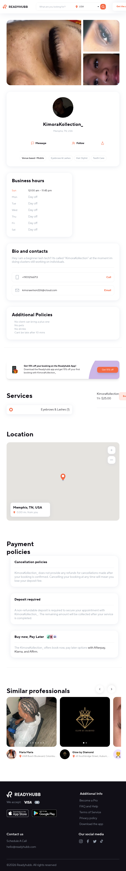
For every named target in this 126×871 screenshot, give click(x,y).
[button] (63, 107)
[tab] (39, 409)
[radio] (39, 410)
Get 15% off (108, 369)
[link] (18, 813)
